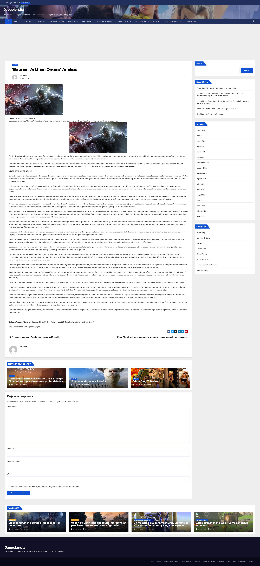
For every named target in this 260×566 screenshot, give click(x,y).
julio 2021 (200, 184)
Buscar (199, 63)
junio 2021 (201, 189)
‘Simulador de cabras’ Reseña (88, 381)
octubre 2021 (202, 168)
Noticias (72, 21)
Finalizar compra (186, 561)
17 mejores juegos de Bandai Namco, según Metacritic (35, 337)
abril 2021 (200, 200)
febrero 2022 (201, 146)
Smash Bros (192, 21)
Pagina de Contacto (209, 561)
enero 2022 (201, 152)
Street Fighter (124, 21)
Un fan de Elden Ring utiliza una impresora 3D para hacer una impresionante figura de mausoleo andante (98, 525)
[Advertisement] (130, 39)
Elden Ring (87, 21)
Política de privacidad (239, 561)
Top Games (29, 21)
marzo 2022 (201, 141)
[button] (253, 21)
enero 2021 (201, 216)
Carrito (159, 561)
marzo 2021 (201, 206)
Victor (25, 76)
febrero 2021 (201, 211)
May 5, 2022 (139, 529)
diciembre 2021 (202, 157)
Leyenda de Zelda (104, 21)
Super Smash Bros (173, 21)
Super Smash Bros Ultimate (148, 21)
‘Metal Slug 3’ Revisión (146, 381)
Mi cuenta (197, 561)
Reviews (41, 21)
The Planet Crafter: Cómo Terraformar (211, 114)
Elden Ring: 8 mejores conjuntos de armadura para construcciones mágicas (151, 337)
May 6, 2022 (15, 529)
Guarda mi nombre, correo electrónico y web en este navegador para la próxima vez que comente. (45, 486)
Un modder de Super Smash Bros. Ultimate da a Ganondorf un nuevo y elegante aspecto (161, 524)
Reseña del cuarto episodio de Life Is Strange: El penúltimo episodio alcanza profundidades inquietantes (36, 381)
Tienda (251, 561)
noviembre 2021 (203, 163)
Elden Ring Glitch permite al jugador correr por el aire (216, 88)
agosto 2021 (201, 179)
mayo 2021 (201, 195)
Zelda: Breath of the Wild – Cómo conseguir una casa (216, 109)
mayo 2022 (201, 130)
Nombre (10, 448)
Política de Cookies (224, 561)
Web (8, 474)
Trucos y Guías (57, 21)
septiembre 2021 (203, 173)
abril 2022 (200, 136)
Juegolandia (14, 9)
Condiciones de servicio (171, 561)
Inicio (16, 21)
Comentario (12, 406)
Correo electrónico (14, 461)
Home (152, 561)
